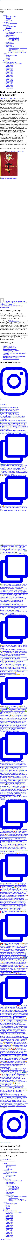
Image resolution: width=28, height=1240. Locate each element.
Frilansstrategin (10, 33)
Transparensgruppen (11, 26)
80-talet (8, 56)
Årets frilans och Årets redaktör (14, 63)
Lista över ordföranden (11, 55)
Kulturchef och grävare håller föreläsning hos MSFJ (10, 346)
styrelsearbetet (21, 301)
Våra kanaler (9, 20)
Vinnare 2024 (9, 68)
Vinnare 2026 (9, 65)
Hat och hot (9, 45)
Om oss (5, 15)
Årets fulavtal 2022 (14, 39)
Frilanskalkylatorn (10, 35)
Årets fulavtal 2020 (14, 38)
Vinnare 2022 (9, 71)
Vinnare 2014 (9, 82)
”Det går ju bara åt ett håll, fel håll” (17, 52)
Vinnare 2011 (9, 86)
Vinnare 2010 (9, 88)
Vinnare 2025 (9, 66)
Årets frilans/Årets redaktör (9, 62)
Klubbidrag (9, 28)
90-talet (8, 58)
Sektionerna (6, 25)
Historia (5, 53)
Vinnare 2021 (9, 72)
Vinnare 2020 (9, 73)
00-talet (8, 59)
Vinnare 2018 (9, 76)
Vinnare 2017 (9, 78)
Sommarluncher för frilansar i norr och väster (14, 356)
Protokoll (8, 18)
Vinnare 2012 (9, 85)
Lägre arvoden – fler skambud (16, 51)
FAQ (4, 29)
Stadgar (8, 19)
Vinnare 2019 (9, 75)
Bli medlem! (6, 22)
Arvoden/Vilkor (7, 30)
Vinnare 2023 (9, 69)
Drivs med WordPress (5, 1239)
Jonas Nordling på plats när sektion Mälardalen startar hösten (11, 349)
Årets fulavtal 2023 (14, 40)
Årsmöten (5, 61)
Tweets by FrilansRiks (5, 1159)
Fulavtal (8, 36)
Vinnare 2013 (9, 83)
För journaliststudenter (11, 23)
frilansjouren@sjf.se (14, 321)
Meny (2, 12)
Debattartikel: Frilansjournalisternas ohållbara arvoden (18, 48)
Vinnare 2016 (9, 79)
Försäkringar (9, 42)
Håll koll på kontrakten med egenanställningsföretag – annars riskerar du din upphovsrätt (14, 353)
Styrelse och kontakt (11, 16)
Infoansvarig (7, 301)
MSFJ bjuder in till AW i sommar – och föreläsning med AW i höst (11, 358)
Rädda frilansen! (10, 46)
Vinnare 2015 (9, 81)
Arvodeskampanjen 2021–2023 (14, 32)
